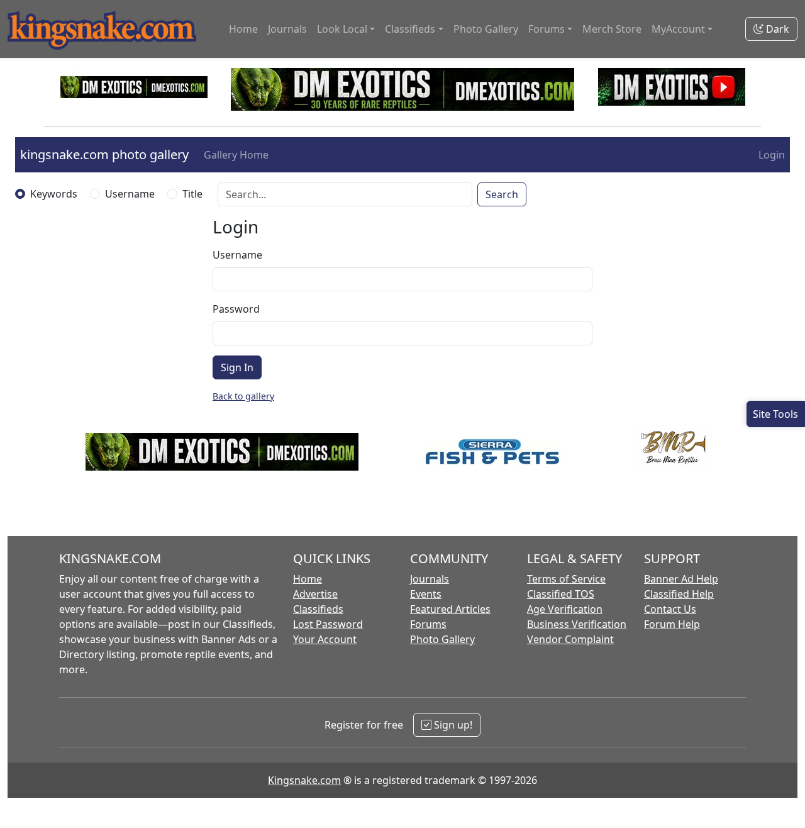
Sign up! (451, 725)
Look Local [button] (342, 29)
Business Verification (576, 624)
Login (771, 155)
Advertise (315, 594)
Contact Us (670, 609)
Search (502, 194)
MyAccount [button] (678, 29)
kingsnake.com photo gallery (104, 154)
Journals (287, 29)
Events (425, 594)
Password (236, 309)
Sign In (237, 367)
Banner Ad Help (681, 579)
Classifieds (318, 609)
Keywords (53, 194)
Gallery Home (236, 155)
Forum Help (672, 624)
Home (243, 29)
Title (192, 194)
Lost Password (328, 624)
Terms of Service (566, 579)
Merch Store (611, 29)
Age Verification (564, 609)
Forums (428, 624)
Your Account (325, 639)
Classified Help (679, 594)
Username (130, 194)
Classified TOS (560, 594)
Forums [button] (546, 29)
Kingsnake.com (304, 780)
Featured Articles (450, 609)
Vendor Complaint (570, 639)
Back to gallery (243, 396)
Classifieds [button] (410, 29)
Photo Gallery (485, 29)
